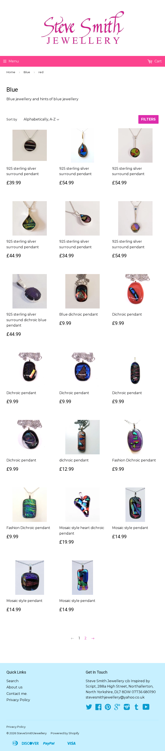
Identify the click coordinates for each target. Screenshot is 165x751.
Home (10, 72)
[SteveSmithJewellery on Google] (117, 708)
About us (14, 687)
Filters (148, 119)
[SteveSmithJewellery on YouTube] (146, 708)
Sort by (11, 119)
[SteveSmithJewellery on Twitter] (89, 708)
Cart (158, 61)
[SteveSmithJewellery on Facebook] (98, 708)
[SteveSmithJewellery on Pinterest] (108, 708)
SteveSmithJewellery (32, 733)
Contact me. (16, 694)
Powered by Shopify (65, 733)
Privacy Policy (18, 700)
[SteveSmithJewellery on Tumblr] (136, 708)
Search (12, 681)
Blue (27, 72)
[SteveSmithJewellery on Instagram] (127, 708)
